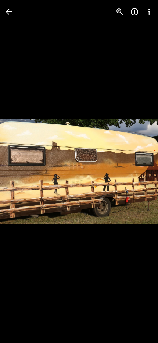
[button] (20, 171)
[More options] (149, 11)
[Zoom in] (119, 11)
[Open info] (134, 11)
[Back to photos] (9, 12)
